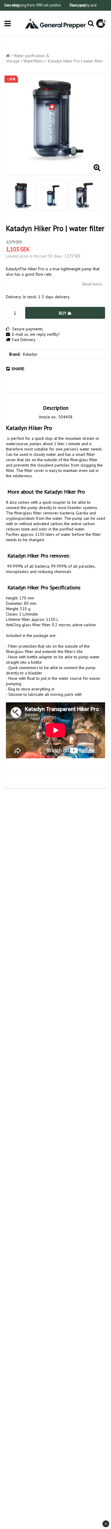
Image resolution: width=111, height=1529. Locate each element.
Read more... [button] (93, 284)
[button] (101, 23)
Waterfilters (33, 61)
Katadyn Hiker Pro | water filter (75, 61)
